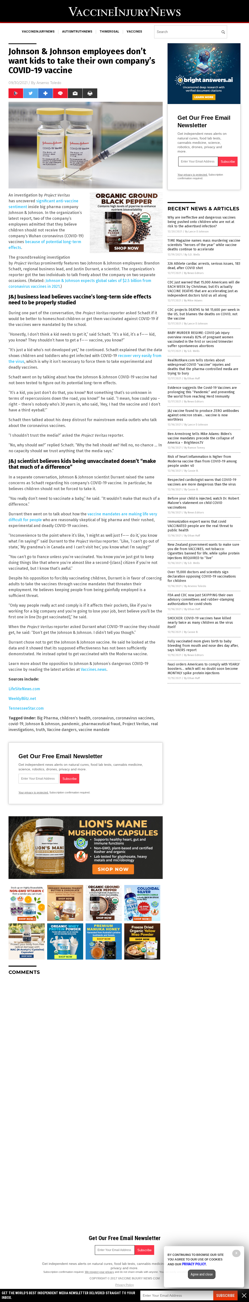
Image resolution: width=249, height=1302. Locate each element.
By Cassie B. (191, 470)
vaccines (134, 31)
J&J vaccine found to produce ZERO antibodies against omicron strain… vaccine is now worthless (203, 415)
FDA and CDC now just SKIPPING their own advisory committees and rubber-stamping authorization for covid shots (201, 599)
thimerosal (109, 31)
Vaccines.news (94, 669)
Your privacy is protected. (33, 792)
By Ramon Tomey (194, 447)
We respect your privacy (99, 1271)
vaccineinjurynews (38, 31)
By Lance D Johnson (197, 231)
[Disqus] (86, 1039)
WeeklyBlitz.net (22, 698)
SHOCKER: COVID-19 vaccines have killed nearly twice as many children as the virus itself (200, 622)
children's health (75, 718)
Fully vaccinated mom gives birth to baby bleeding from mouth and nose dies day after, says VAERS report (203, 645)
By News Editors (194, 273)
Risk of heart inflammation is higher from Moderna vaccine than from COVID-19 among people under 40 (202, 461)
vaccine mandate (94, 729)
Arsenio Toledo (48, 83)
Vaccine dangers (62, 729)
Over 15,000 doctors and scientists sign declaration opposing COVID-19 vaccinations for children (202, 576)
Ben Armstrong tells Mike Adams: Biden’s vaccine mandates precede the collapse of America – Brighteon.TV (201, 438)
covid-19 (16, 724)
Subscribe (225, 1295)
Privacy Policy (124, 1285)
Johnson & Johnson (42, 724)
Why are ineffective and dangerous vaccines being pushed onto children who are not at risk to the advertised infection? (202, 221)
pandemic (71, 724)
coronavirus (103, 718)
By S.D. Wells (192, 254)
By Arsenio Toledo (195, 586)
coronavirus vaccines (135, 718)
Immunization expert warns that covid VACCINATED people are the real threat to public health (200, 525)
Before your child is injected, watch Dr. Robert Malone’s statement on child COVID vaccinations (203, 502)
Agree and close (202, 1274)
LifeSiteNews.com (24, 689)
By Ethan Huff (192, 378)
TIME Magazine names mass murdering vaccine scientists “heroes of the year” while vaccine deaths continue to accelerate (204, 244)
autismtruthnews (77, 31)
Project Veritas (135, 724)
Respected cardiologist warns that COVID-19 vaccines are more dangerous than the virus (202, 482)
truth (40, 729)
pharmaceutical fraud (100, 724)
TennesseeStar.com (26, 708)
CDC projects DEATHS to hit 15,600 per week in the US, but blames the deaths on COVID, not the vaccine (204, 314)
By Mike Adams (193, 300)
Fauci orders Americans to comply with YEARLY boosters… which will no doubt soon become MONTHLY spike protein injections (204, 668)
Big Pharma (47, 718)
